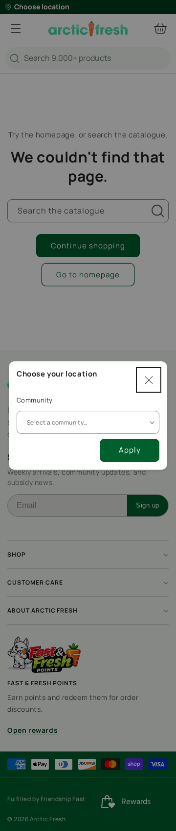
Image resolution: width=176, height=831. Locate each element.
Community (35, 400)
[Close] (148, 380)
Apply (130, 450)
